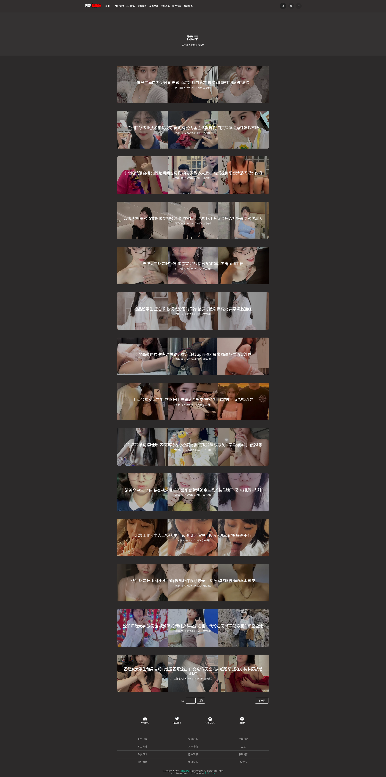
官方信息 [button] (188, 5)
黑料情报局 (184, 771)
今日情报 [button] (119, 5)
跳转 (201, 700)
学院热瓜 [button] (165, 5)
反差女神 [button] (153, 5)
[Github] (299, 6)
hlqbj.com (210, 773)
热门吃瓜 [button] (130, 5)
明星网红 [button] (142, 5)
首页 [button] (107, 5)
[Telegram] (291, 6)
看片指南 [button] (176, 5)
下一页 (262, 700)
